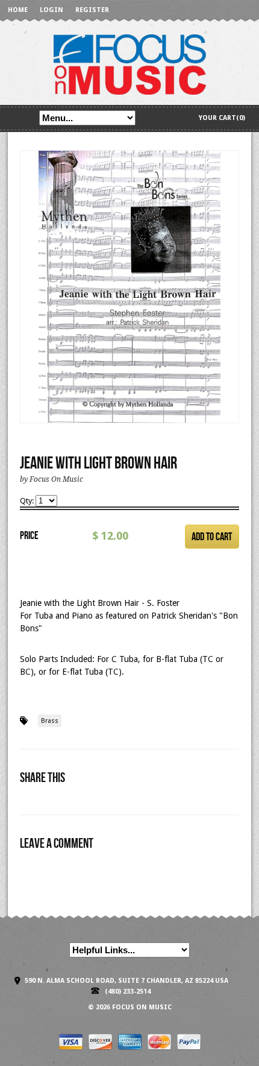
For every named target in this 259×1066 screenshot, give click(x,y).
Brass (49, 721)
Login (51, 10)
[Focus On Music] (130, 63)
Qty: (28, 500)
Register (92, 10)
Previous (29, 299)
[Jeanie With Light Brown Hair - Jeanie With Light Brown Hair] (129, 287)
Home (18, 10)
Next (230, 299)
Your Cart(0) (222, 118)
